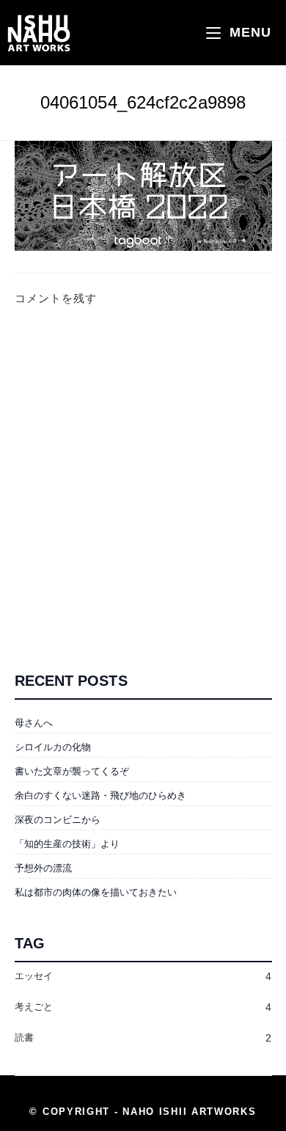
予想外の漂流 (43, 868)
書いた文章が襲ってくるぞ (72, 771)
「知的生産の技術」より (67, 843)
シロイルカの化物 (53, 747)
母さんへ (34, 722)
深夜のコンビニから (57, 819)
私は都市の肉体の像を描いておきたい (96, 892)
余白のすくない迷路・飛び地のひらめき (100, 795)
